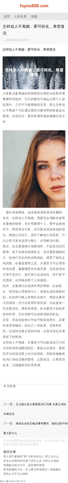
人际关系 (20, 16)
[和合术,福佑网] (34, 9)
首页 (7, 16)
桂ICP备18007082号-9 (12, 481)
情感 (34, 16)
